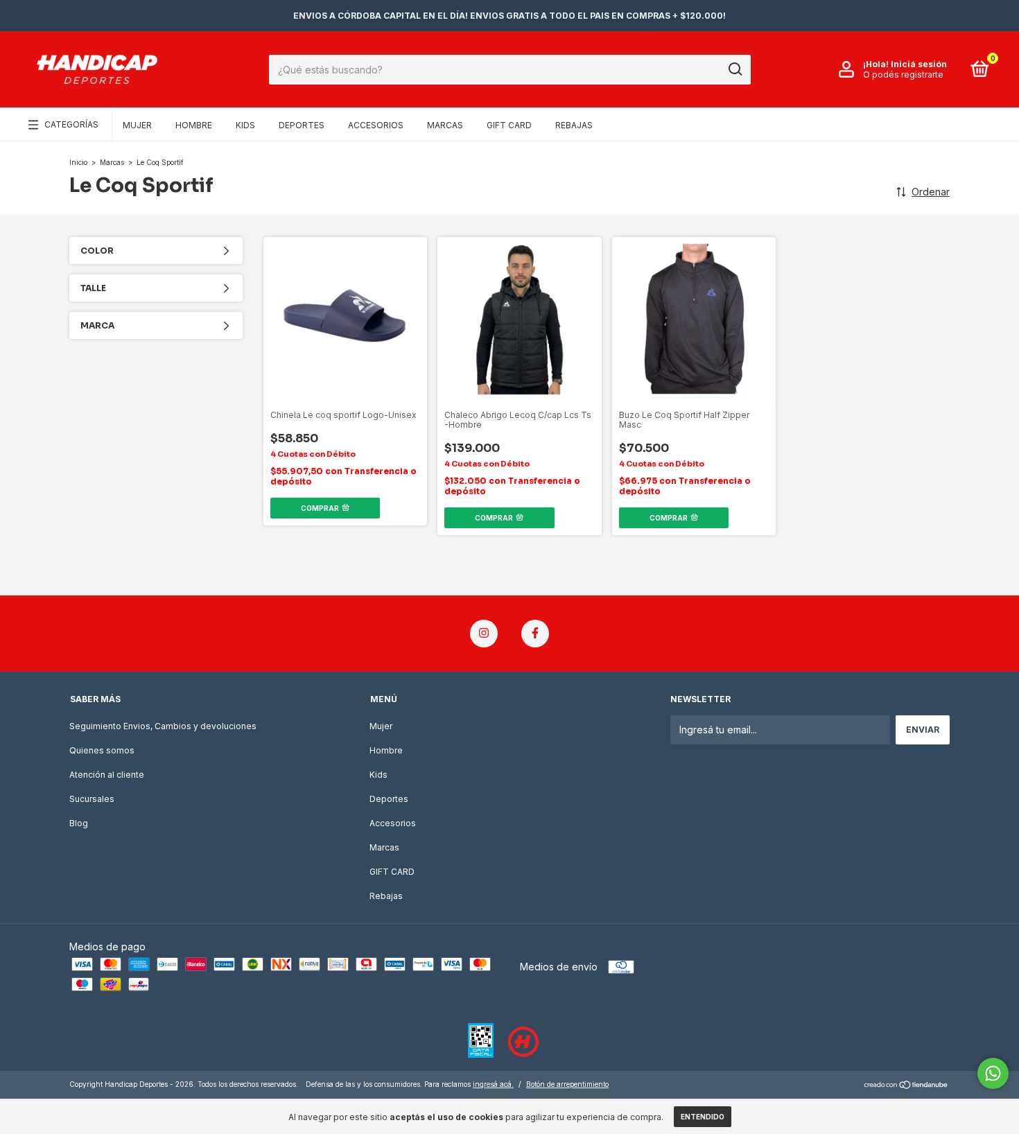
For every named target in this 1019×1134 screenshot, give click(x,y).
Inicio (78, 162)
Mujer (137, 125)
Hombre (193, 125)
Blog (78, 823)
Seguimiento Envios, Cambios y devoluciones (162, 726)
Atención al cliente (106, 774)
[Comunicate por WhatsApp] (993, 1073)
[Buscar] (734, 69)
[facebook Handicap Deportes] (535, 633)
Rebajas (574, 125)
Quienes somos (101, 750)
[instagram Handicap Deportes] (484, 633)
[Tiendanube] (906, 1086)
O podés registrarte (903, 74)
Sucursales (91, 799)
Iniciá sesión (919, 64)
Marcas (445, 125)
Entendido (702, 1117)
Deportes (301, 125)
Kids (245, 125)
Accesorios (375, 125)
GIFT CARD (509, 125)
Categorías (71, 124)
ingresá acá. (493, 1084)
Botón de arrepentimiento (567, 1084)
